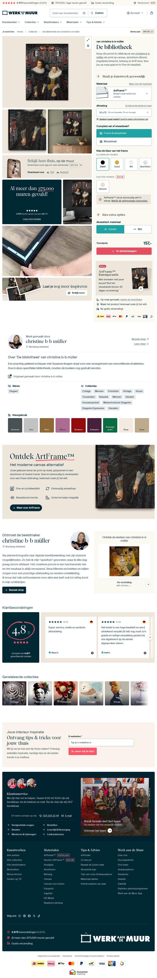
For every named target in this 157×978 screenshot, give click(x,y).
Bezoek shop (139, 339)
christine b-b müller (112, 41)
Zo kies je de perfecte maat (138, 105)
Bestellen (52, 825)
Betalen (16, 829)
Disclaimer (67, 956)
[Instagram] (19, 916)
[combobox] (65, 13)
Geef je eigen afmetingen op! (124, 119)
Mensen (99, 391)
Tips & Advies (94, 22)
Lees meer (140, 343)
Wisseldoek (110, 141)
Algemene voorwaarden (49, 956)
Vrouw (139, 391)
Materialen (72, 22)
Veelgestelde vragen (23, 825)
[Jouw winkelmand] (152, 13)
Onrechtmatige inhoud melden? (89, 956)
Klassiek (103, 396)
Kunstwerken (9, 22)
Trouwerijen (88, 396)
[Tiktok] (39, 916)
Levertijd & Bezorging (58, 829)
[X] (34, 916)
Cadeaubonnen (55, 834)
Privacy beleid (113, 956)
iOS (52, 172)
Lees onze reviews (32, 219)
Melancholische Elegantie (117, 402)
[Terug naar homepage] (20, 12)
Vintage (127, 391)
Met (140, 229)
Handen (130, 396)
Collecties (30, 22)
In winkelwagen (126, 251)
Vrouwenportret (90, 402)
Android (64, 172)
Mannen (117, 396)
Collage (86, 391)
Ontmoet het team (95, 830)
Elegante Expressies (93, 408)
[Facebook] (29, 916)
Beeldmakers (51, 22)
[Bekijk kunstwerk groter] (88, 40)
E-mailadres (75, 736)
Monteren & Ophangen (24, 834)
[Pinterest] (24, 916)
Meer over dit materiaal (140, 84)
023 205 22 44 (51, 815)
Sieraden (113, 408)
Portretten (113, 391)
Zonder (112, 229)
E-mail (68, 815)
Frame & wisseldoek (115, 133)
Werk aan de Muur (131, 850)
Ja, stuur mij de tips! (82, 751)
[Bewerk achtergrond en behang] (88, 45)
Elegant (14, 391)
